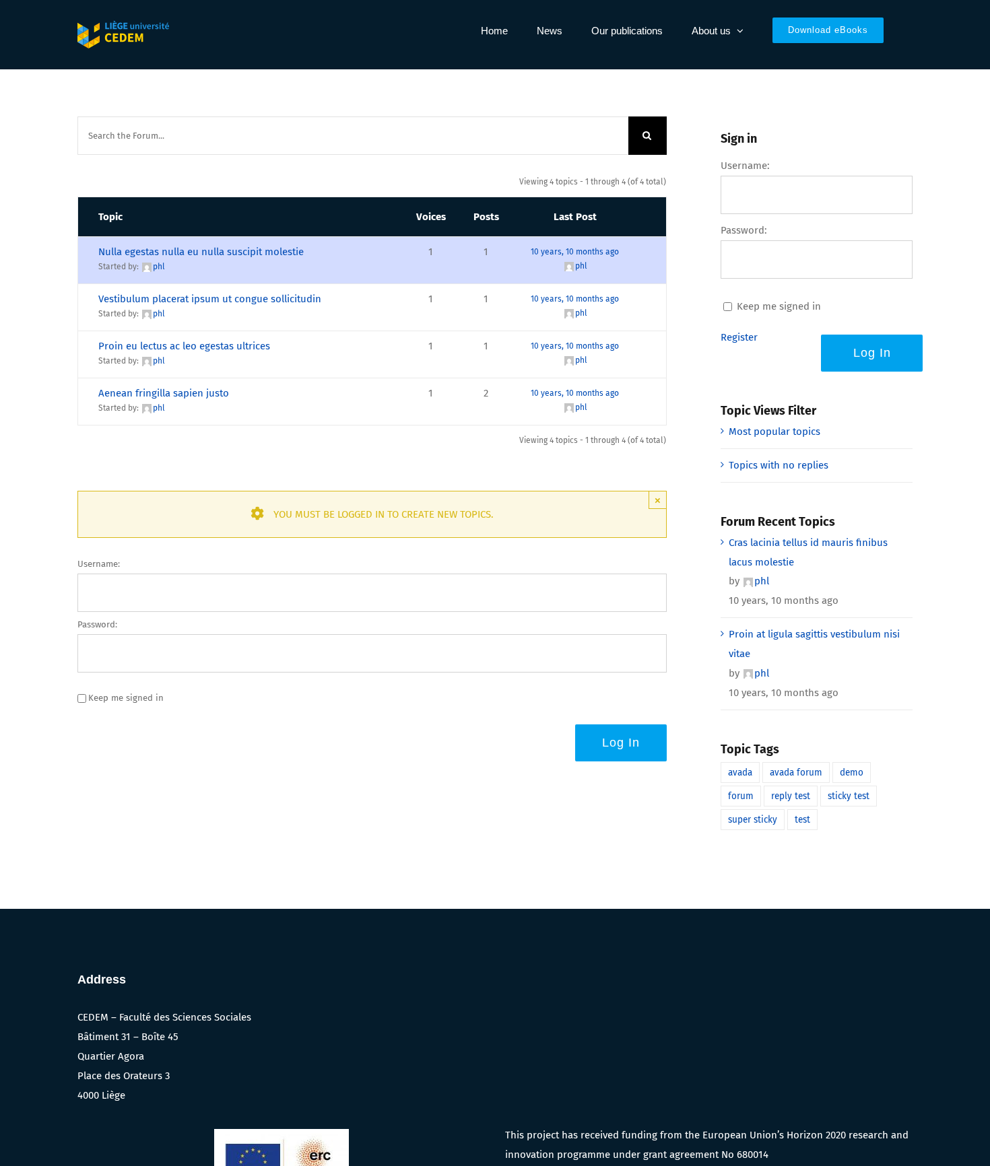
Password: (97, 624)
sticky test (848, 796)
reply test (790, 796)
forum (741, 796)
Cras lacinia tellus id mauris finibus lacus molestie (808, 552)
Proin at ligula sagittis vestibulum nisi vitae (814, 644)
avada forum (796, 772)
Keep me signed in (126, 698)
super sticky (752, 819)
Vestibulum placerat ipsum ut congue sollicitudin (209, 299)
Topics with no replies (778, 465)
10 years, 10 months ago (575, 251)
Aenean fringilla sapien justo (163, 393)
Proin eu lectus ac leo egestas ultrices (184, 346)
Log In (621, 742)
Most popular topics (774, 431)
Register (739, 337)
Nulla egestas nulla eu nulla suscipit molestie (201, 252)
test (802, 819)
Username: (98, 564)
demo (851, 772)
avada (740, 772)
